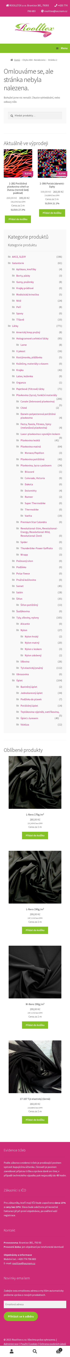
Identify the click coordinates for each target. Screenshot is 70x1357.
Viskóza (25, 724)
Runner (29, 496)
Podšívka (21, 567)
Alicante (25, 623)
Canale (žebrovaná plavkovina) (38, 401)
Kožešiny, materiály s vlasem (32, 363)
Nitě (18, 300)
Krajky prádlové (25, 288)
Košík (54, 1348)
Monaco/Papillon (34, 452)
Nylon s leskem (33, 649)
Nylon (24, 630)
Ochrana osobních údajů (52, 1343)
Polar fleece (23, 573)
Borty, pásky (23, 275)
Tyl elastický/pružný (32, 667)
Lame (24, 344)
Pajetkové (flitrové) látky (30, 388)
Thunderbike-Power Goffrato (37, 548)
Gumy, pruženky (25, 282)
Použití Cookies (29, 1343)
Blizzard (29, 471)
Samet (20, 586)
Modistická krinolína (27, 294)
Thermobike (32, 509)
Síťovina (25, 661)
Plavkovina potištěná (32, 459)
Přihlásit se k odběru (21, 1316)
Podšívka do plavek (31, 699)
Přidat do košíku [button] (18, 219)
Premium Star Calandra (34, 522)
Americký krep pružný (28, 332)
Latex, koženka (24, 376)
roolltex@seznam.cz (23, 1263)
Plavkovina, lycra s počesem (36, 465)
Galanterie (18, 263)
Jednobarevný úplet (32, 693)
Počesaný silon (24, 561)
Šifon (19, 598)
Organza (21, 382)
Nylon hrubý (31, 636)
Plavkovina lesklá (30, 440)
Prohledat (35, 1351)
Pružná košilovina (26, 579)
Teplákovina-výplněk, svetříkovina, (40, 711)
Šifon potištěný (29, 604)
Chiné (24, 407)
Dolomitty (30, 490)
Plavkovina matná (31, 446)
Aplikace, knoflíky (26, 269)
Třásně (20, 319)
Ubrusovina (22, 674)
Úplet (19, 680)
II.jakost (20, 351)
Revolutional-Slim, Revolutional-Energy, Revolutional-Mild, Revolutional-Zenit (39, 532)
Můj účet (11, 1351)
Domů (17, 59)
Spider (24, 542)
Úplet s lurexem (29, 718)
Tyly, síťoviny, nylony (27, 617)
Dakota (29, 484)
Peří (18, 307)
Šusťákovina (23, 611)
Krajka (19, 370)
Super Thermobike (35, 503)
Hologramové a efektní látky (32, 338)
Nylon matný (32, 642)
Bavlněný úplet (29, 686)
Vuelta (28, 515)
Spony (19, 313)
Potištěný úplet (29, 705)
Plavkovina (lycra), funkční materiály (36, 395)
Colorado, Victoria (35, 478)
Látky (15, 325)
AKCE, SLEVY (19, 256)
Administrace (11, 1343)
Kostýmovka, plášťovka (29, 357)
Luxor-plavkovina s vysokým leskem (40, 434)
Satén (19, 592)
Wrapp (24, 554)
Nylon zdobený (33, 655)
